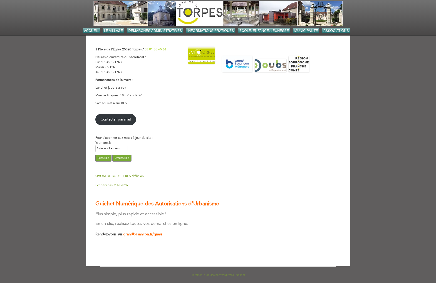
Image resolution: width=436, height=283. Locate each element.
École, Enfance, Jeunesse (264, 30)
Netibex (240, 275)
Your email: (103, 142)
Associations (336, 30)
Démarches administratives (155, 30)
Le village (113, 30)
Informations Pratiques (210, 30)
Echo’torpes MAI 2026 (111, 185)
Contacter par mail (116, 119)
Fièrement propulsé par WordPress (212, 275)
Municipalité (306, 30)
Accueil (91, 30)
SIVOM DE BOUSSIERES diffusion (119, 176)
